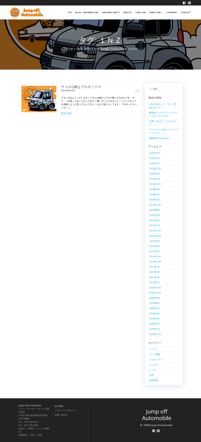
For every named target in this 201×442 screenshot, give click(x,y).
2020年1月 (154, 329)
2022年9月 (154, 241)
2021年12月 (155, 256)
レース (152, 369)
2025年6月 (154, 173)
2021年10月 (155, 261)
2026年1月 (154, 163)
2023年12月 (155, 204)
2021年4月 (154, 277)
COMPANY (172, 12)
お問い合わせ (61, 414)
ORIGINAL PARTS (111, 12)
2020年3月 (154, 318)
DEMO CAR (155, 12)
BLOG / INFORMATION (86, 12)
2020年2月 (154, 323)
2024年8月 (154, 189)
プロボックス (155, 359)
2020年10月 (155, 292)
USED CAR (141, 12)
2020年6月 (154, 308)
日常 (151, 375)
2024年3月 (154, 199)
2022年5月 (154, 251)
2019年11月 (155, 334)
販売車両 (153, 380)
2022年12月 (155, 230)
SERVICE (127, 12)
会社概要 (59, 405)
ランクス (153, 364)
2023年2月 (154, 220)
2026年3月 (154, 153)
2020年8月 (154, 303)
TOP (69, 12)
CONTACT (186, 12)
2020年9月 (154, 297)
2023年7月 (154, 215)
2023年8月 (154, 209)
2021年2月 (154, 282)
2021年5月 (154, 272)
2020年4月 (154, 313)
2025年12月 (155, 168)
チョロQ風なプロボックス (81, 86)
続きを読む (66, 113)
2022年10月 (155, 235)
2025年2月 (154, 178)
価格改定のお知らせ (159, 138)
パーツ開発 (154, 354)
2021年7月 (154, 266)
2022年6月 (154, 246)
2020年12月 (155, 287)
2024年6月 (154, 194)
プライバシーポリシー (65, 410)
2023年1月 (154, 225)
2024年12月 (155, 184)
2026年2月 (154, 158)
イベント (153, 349)
